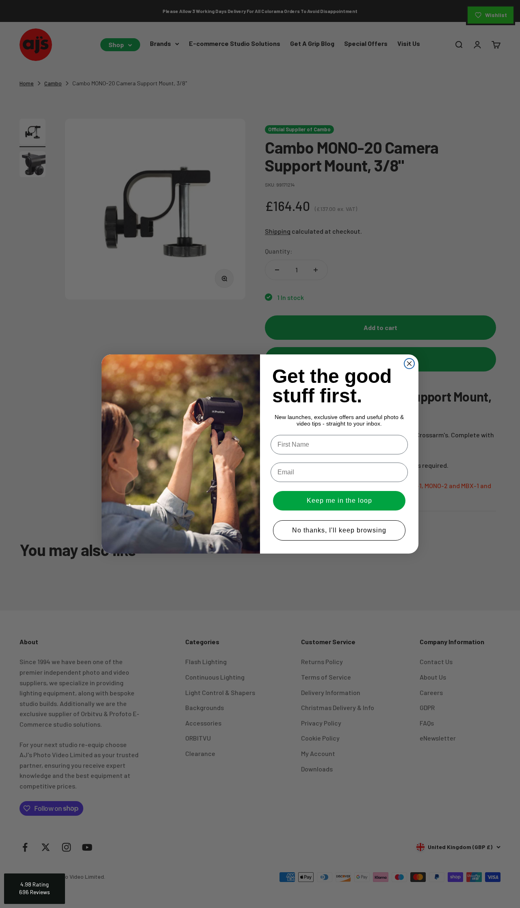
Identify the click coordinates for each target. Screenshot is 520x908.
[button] (34, 888)
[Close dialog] (409, 363)
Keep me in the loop (339, 500)
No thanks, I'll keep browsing (339, 530)
